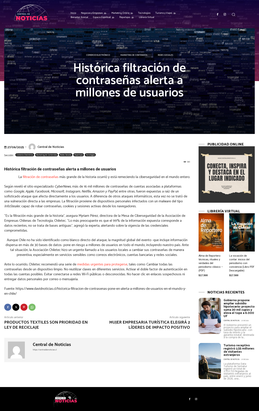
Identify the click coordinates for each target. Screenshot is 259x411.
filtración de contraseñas (40, 177)
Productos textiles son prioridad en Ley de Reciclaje (46, 325)
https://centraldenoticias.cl (45, 349)
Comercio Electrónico (98, 55)
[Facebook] (217, 14)
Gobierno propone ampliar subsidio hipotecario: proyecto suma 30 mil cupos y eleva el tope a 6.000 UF (239, 308)
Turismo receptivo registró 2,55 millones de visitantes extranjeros (239, 350)
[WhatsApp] (32, 307)
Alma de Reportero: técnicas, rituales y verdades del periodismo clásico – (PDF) (211, 263)
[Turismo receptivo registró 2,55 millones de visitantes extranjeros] (210, 361)
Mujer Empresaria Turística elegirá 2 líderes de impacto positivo (149, 325)
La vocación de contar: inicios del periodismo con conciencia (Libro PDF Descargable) (241, 263)
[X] (15, 307)
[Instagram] (225, 14)
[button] (233, 14)
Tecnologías (90, 155)
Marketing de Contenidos (134, 55)
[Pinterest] (23, 307)
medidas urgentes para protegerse (102, 264)
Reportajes (78, 155)
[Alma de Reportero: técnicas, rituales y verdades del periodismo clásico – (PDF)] (211, 232)
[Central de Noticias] (33, 147)
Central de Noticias (51, 147)
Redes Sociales (165, 55)
